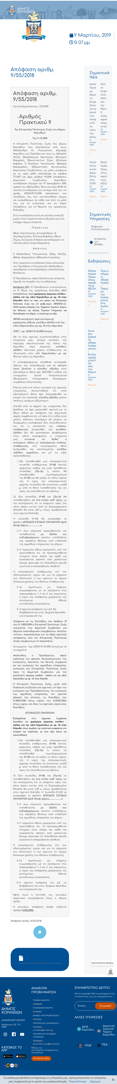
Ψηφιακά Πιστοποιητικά (100, 228)
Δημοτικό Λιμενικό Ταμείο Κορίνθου (109, 1030)
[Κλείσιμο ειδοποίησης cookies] (113, 1079)
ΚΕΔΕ (88, 1045)
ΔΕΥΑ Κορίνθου (88, 1028)
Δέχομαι (95, 1081)
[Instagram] (5, 1034)
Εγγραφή (105, 1006)
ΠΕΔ (104, 1044)
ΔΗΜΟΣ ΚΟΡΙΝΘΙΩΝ (26, 10)
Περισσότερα (77, 1081)
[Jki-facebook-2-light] (14, 1034)
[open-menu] (106, 10)
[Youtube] (22, 1034)
